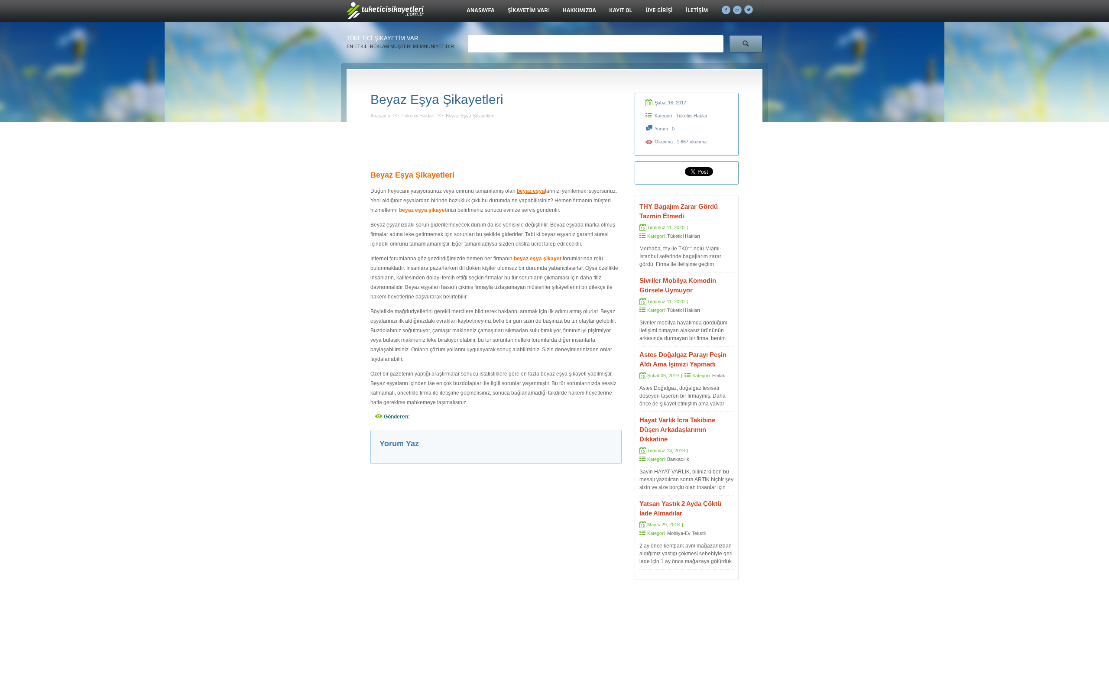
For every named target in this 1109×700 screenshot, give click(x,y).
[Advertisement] (496, 142)
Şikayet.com (386, 13)
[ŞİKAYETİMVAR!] (528, 11)
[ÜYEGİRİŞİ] (659, 11)
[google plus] (737, 10)
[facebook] (726, 10)
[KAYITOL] (621, 11)
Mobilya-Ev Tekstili (686, 533)
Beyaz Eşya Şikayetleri (470, 115)
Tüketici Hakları (418, 115)
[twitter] (748, 10)
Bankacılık (678, 459)
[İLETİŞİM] (697, 11)
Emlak (718, 375)
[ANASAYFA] (480, 11)
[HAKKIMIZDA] (579, 11)
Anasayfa (380, 115)
